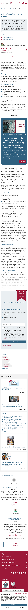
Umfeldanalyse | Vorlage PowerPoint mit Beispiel (13, 388)
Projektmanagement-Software (11, 565)
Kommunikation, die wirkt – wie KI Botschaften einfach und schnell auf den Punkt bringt (14, 140)
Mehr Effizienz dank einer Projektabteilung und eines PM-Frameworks (14, 427)
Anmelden (14, 502)
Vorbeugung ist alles (8, 37)
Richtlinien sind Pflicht (8, 39)
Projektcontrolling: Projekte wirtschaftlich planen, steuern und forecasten (12, 464)
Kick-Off (4, 357)
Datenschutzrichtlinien (13, 329)
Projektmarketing (7, 366)
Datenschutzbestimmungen (21, 593)
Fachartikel (9, 9)
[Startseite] (6, 3)
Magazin (4, 554)
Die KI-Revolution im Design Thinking (13, 447)
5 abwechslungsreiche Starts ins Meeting (14, 425)
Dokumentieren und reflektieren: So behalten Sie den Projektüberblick (13, 405)
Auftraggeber (6, 359)
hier (5, 338)
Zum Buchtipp (22, 449)
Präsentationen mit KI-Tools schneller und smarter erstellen (14, 417)
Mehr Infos (22, 161)
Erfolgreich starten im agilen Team (12, 419)
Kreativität (5, 362)
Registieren (14, 505)
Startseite (3, 9)
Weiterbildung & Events (9, 562)
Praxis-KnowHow (7, 557)
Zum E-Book (23, 409)
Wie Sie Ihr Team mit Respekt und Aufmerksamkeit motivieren (12, 421)
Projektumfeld (6, 364)
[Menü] (26, 3)
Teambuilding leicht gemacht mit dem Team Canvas (14, 430)
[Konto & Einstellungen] (23, 3)
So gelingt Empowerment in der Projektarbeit (15, 424)
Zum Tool (23, 392)
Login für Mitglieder (7, 345)
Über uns (4, 568)
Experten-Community (8, 559)
